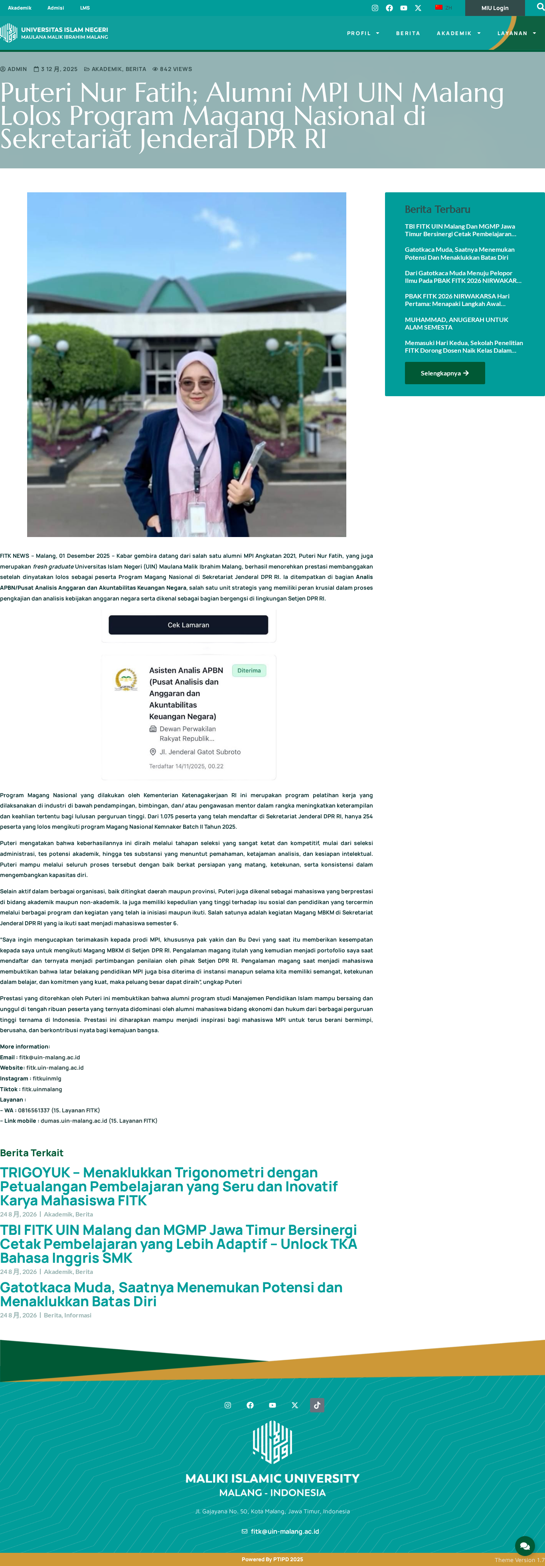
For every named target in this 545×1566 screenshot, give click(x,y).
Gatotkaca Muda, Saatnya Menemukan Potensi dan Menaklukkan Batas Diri (171, 1294)
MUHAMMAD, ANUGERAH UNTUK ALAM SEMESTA (456, 323)
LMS (85, 7)
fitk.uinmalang (42, 1089)
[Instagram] (375, 8)
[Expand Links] (525, 1546)
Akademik (20, 7)
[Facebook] (389, 8)
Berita (408, 33)
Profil (359, 33)
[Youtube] (404, 8)
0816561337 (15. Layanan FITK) (59, 1110)
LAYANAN (513, 33)
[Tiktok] (317, 1405)
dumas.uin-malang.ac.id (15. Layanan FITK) (99, 1120)
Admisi (55, 7)
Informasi (77, 1315)
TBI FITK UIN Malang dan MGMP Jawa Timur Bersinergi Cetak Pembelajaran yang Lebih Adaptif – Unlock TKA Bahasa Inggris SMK (178, 1243)
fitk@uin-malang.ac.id (49, 1057)
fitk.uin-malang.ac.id (55, 1067)
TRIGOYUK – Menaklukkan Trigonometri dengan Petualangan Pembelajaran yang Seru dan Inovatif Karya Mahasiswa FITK (169, 1186)
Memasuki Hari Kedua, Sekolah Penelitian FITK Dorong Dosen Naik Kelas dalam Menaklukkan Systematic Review (464, 346)
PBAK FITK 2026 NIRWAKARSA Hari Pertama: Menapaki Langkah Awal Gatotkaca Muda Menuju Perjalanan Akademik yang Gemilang (457, 299)
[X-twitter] (418, 8)
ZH (448, 7)
